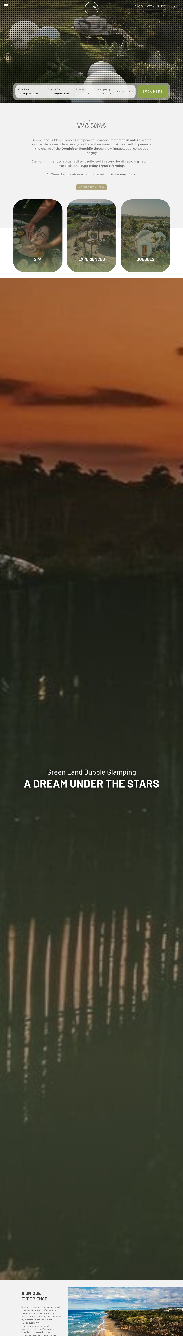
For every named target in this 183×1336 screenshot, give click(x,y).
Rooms (80, 89)
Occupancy (104, 89)
